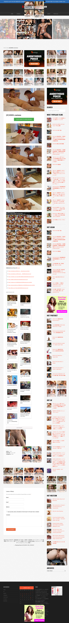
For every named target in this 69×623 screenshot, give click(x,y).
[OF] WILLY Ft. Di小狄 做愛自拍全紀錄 (12, 396)
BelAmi (44, 589)
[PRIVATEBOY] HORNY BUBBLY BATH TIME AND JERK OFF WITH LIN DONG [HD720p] (12, 344)
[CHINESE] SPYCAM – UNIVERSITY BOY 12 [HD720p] (24, 316)
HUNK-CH (39, 602)
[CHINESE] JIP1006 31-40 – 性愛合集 (12, 318)
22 (30, 597)
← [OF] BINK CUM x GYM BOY (24, 545)
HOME (12, 13)
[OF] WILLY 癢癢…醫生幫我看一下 (25, 377)
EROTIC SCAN (40, 597)
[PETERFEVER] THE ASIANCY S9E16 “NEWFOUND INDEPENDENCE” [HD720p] (11, 331)
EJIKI (47, 595)
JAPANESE (18, 13)
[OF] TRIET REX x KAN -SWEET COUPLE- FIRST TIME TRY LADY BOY (11, 358)
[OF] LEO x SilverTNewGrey (58, 511)
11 (22, 595)
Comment (8, 514)
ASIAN (7, 47)
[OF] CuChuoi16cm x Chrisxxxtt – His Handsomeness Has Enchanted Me (59, 507)
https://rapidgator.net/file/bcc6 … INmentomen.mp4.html (18, 271)
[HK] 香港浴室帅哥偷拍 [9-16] (12, 385)
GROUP (48, 13)
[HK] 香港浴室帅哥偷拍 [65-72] (25, 353)
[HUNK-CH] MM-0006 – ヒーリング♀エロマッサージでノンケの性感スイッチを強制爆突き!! (59, 454)
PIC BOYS (5, 599)
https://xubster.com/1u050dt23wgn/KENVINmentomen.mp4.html (20, 282)
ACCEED (37, 589)
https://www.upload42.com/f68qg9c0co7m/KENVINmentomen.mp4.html (21, 285)
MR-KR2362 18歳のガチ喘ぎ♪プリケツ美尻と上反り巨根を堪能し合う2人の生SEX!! (59, 215)
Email (7, 502)
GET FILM (37, 600)
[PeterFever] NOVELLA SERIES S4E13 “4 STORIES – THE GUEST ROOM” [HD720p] (59, 519)
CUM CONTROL (43, 595)
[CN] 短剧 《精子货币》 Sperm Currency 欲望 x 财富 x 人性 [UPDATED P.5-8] (58, 291)
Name (7, 497)
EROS (36, 597)
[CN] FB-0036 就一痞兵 (57, 130)
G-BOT (43, 598)
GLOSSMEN (42, 600)
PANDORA (45, 610)
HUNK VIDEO (46, 602)
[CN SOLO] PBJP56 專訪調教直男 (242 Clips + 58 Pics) (25, 342)
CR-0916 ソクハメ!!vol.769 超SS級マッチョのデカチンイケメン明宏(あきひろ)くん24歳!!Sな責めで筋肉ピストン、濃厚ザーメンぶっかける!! (59, 434)
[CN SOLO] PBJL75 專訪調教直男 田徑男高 (25, 391)
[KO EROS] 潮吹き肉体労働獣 (58, 143)
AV (3, 591)
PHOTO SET (56, 13)
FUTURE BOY (38, 598)
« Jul (20, 603)
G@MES (46, 598)
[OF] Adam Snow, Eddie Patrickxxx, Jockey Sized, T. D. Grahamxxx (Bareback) (58, 531)
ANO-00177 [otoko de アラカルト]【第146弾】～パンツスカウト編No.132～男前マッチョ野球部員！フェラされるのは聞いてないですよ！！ (59, 180)
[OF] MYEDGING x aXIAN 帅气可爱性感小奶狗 (12, 409)
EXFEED (44, 597)
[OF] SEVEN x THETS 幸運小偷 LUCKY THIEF (12, 371)
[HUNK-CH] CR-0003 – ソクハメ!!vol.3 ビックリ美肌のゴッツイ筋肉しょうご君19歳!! (59, 427)
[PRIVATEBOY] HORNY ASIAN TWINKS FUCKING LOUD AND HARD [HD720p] (11, 303)
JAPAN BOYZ (37, 603)
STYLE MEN (46, 614)
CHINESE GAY (44, 592)
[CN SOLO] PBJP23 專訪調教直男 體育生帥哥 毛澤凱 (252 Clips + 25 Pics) (25, 415)
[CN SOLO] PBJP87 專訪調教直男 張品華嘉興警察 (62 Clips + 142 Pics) (59, 188)
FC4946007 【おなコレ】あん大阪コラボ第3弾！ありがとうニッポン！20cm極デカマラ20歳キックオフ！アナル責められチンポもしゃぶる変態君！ (59, 419)
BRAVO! (46, 589)
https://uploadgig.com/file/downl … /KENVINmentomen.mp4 (19, 273)
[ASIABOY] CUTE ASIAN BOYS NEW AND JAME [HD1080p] (24, 328)
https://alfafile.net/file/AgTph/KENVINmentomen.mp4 (18, 279)
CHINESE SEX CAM (39, 594)
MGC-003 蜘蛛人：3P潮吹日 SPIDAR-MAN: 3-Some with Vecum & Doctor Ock (58, 285)
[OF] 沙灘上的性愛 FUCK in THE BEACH (25, 365)
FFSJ (18, 268)
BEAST (40, 589)
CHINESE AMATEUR (43, 591)
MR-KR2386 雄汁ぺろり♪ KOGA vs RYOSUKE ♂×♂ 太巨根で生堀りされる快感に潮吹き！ (59, 209)
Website (7, 507)
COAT (38, 595)
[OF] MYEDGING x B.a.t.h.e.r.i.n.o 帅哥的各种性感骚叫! (12, 421)
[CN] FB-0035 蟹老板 (57, 164)
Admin (11, 451)
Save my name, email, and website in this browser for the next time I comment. (23, 511)
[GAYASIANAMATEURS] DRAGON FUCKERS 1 (25, 304)
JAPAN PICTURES (44, 603)
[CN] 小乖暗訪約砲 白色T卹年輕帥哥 (25, 402)
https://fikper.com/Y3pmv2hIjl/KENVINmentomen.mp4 (18, 288)
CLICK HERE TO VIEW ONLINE (24, 119)
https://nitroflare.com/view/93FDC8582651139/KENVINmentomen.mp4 (21, 276)
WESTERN (5, 601)
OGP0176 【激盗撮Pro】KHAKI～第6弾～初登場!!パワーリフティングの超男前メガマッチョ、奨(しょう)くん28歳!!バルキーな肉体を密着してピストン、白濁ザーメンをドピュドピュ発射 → (24, 541)
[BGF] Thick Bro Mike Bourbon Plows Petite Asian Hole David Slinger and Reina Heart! (58, 537)
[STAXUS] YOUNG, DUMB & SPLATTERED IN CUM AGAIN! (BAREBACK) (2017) (58, 525)
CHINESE (37, 591)
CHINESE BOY (38, 592)
